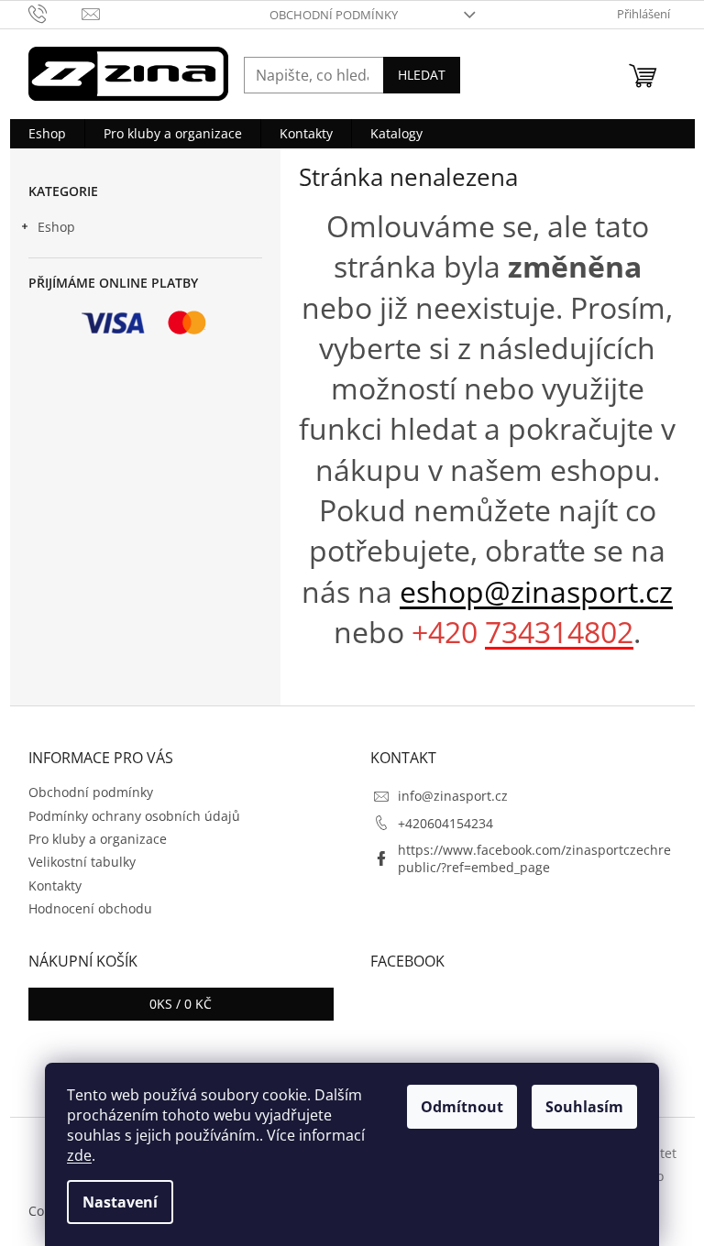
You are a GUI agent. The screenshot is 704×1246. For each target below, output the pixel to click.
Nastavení (120, 1202)
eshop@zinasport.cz (536, 591)
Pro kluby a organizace (97, 838)
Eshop (56, 226)
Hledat (422, 74)
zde (79, 1155)
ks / (180, 1003)
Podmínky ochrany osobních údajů (134, 816)
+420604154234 (445, 823)
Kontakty (55, 885)
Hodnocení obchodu (90, 908)
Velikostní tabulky (82, 861)
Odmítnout (462, 1107)
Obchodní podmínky (334, 14)
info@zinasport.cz (453, 795)
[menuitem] (47, 133)
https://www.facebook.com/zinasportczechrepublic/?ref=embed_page (534, 858)
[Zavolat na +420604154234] (55, 13)
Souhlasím (584, 1107)
